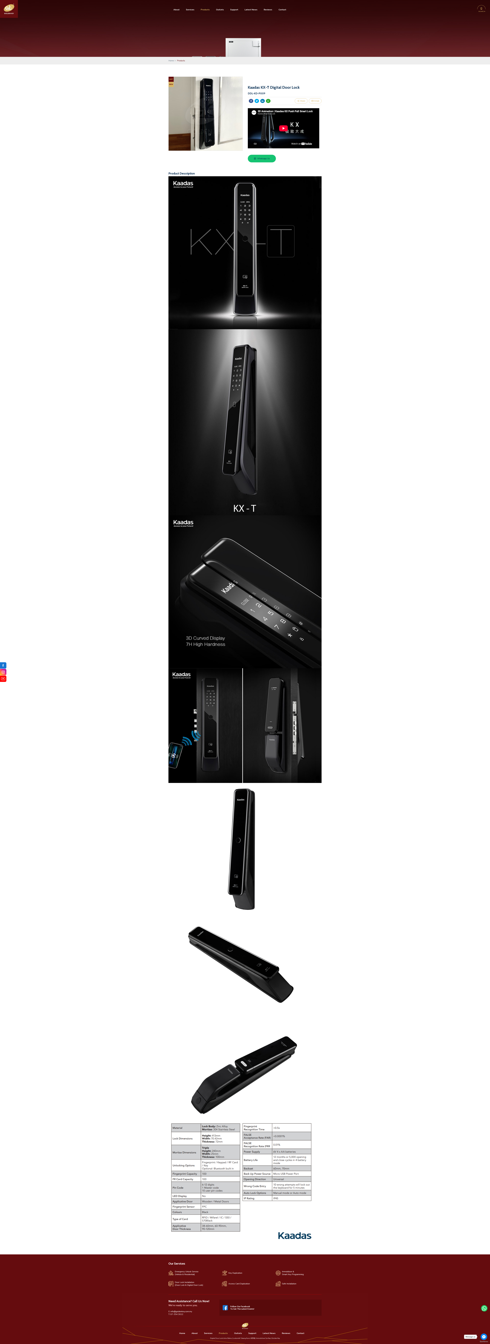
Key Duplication (235, 1273)
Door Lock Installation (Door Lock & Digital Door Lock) (189, 1284)
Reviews (268, 9)
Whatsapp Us (263, 158)
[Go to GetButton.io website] (484, 1341)
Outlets (220, 9)
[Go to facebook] (484, 1337)
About (176, 9)
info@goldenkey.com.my (181, 1311)
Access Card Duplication (239, 1283)
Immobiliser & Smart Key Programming (293, 1273)
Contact (282, 9)
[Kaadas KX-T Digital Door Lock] (206, 114)
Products (205, 9)
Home (172, 60)
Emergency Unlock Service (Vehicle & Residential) (186, 1273)
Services (190, 9)
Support (234, 9)
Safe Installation (289, 1283)
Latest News (251, 9)
